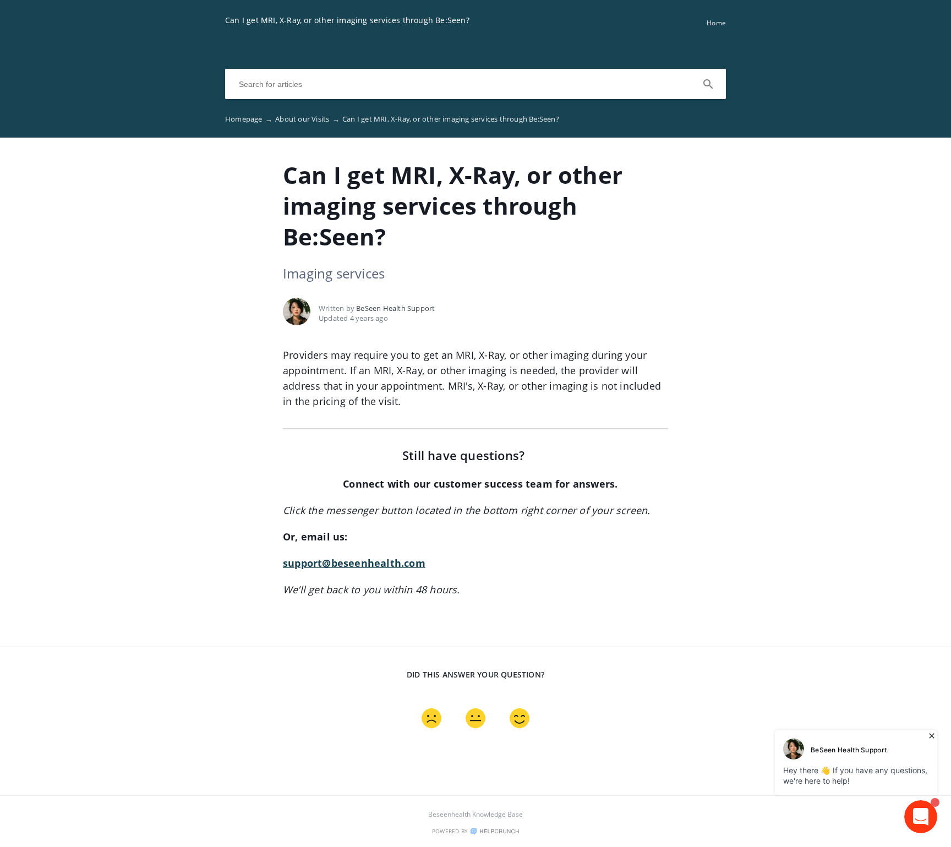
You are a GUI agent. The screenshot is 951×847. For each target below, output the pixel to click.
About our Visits (307, 119)
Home (716, 23)
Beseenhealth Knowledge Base (475, 814)
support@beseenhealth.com (354, 563)
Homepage (248, 119)
